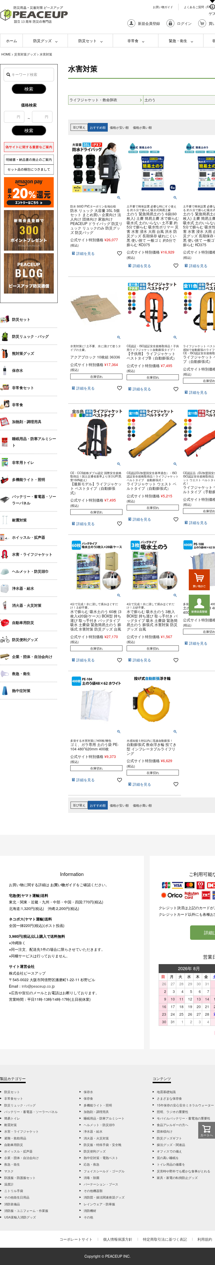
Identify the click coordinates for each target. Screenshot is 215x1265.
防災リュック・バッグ (30, 336)
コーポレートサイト (76, 1239)
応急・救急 (91, 1164)
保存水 (17, 370)
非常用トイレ (23, 462)
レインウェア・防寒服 (99, 1204)
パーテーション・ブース (101, 1184)
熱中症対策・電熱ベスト (101, 1157)
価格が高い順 (142, 127)
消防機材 (90, 1210)
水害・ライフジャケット (32, 554)
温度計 (9, 1184)
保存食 (88, 1098)
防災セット (87, 40)
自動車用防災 (23, 622)
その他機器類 (93, 1190)
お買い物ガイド (163, 7)
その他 (88, 1217)
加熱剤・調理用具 (26, 421)
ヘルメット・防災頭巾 (30, 571)
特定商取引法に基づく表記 (165, 1239)
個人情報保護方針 (117, 1239)
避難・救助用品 (15, 1138)
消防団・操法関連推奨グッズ (104, 1197)
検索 (28, 89)
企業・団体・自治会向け (32, 656)
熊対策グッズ (23, 353)
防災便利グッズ (25, 639)
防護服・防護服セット (20, 1177)
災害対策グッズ (25, 54)
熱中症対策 (21, 690)
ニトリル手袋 (13, 1190)
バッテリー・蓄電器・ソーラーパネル (34, 499)
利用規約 (204, 1239)
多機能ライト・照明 (28, 479)
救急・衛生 (21, 673)
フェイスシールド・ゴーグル (104, 1171)
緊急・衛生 (178, 40)
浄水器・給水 (23, 588)
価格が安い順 (119, 127)
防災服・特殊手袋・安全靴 (102, 1144)
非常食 (132, 40)
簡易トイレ (12, 1118)
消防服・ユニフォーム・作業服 (26, 1210)
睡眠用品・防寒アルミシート (34, 442)
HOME (6, 54)
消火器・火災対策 (26, 605)
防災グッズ (42, 40)
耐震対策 (19, 519)
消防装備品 (12, 1204)
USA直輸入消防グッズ (20, 1217)
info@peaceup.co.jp (38, 986)
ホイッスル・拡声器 (28, 537)
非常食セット (23, 387)
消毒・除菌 (91, 1177)
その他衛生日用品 (16, 1197)
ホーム (11, 40)
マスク (9, 1171)
